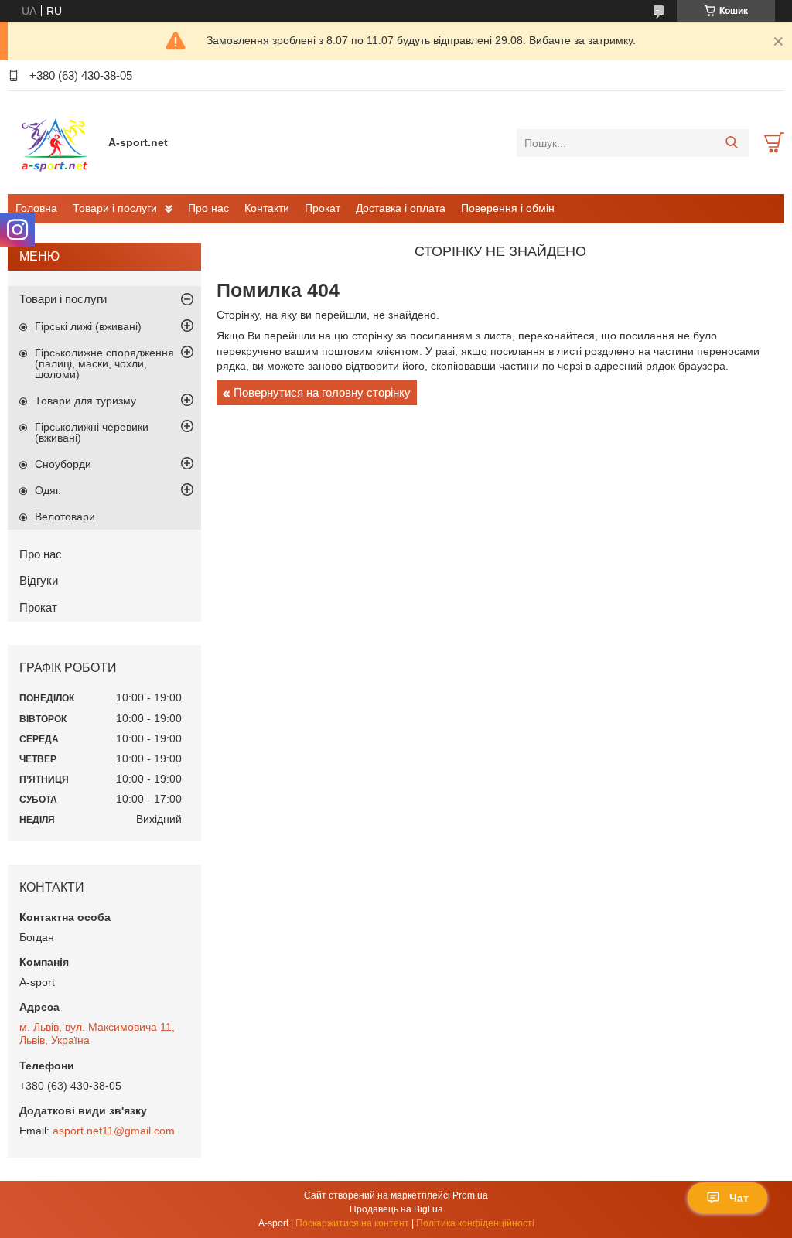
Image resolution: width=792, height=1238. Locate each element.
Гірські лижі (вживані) (88, 326)
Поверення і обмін (508, 208)
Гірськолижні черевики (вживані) (91, 432)
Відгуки (38, 580)
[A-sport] (54, 142)
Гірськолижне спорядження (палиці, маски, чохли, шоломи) (104, 363)
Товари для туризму (85, 400)
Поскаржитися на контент (352, 1223)
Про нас (208, 208)
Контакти (266, 208)
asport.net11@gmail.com (114, 1130)
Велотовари (65, 516)
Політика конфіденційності (475, 1223)
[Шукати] (731, 143)
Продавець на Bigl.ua (396, 1209)
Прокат (322, 208)
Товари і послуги (115, 208)
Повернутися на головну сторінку (322, 392)
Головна (36, 208)
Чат (739, 1198)
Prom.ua (470, 1195)
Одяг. (48, 490)
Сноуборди (63, 464)
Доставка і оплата (401, 208)
